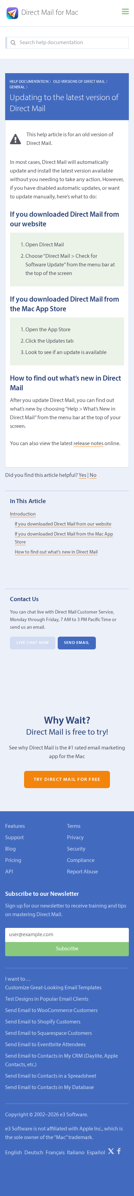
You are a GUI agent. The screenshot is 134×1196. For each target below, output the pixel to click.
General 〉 (20, 87)
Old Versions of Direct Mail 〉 (81, 82)
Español (96, 1153)
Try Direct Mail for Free (67, 779)
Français (55, 1153)
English (13, 1153)
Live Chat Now (32, 643)
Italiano (76, 1153)
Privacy (75, 838)
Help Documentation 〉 (31, 82)
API (9, 872)
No (93, 475)
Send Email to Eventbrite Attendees (45, 1045)
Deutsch (33, 1153)
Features (15, 826)
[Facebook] (119, 1152)
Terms (73, 826)
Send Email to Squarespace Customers (48, 1033)
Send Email (76, 643)
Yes (82, 475)
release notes (88, 444)
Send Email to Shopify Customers (42, 1022)
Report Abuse (82, 872)
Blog (10, 849)
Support (14, 838)
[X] (111, 1152)
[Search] (13, 43)
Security (76, 849)
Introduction (23, 514)
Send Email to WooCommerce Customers (51, 1010)
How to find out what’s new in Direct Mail (56, 552)
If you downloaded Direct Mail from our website (63, 524)
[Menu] (125, 13)
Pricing (13, 860)
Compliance (80, 860)
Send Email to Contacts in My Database (49, 1087)
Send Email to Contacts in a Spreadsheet (50, 1076)
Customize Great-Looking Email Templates (53, 988)
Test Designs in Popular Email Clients (46, 999)
